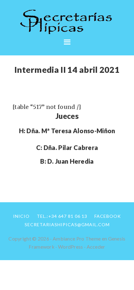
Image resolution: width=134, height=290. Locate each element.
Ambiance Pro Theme (77, 238)
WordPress (70, 247)
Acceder (96, 247)
